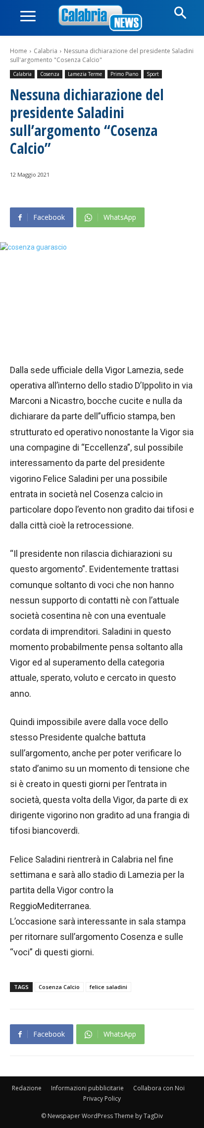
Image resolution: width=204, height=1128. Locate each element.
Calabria (45, 51)
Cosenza (49, 73)
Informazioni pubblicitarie (87, 1088)
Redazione (27, 1088)
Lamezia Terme (85, 73)
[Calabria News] (102, 18)
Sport (153, 73)
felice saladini (108, 987)
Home (18, 51)
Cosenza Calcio (59, 987)
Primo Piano (124, 73)
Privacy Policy (102, 1098)
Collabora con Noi (159, 1088)
